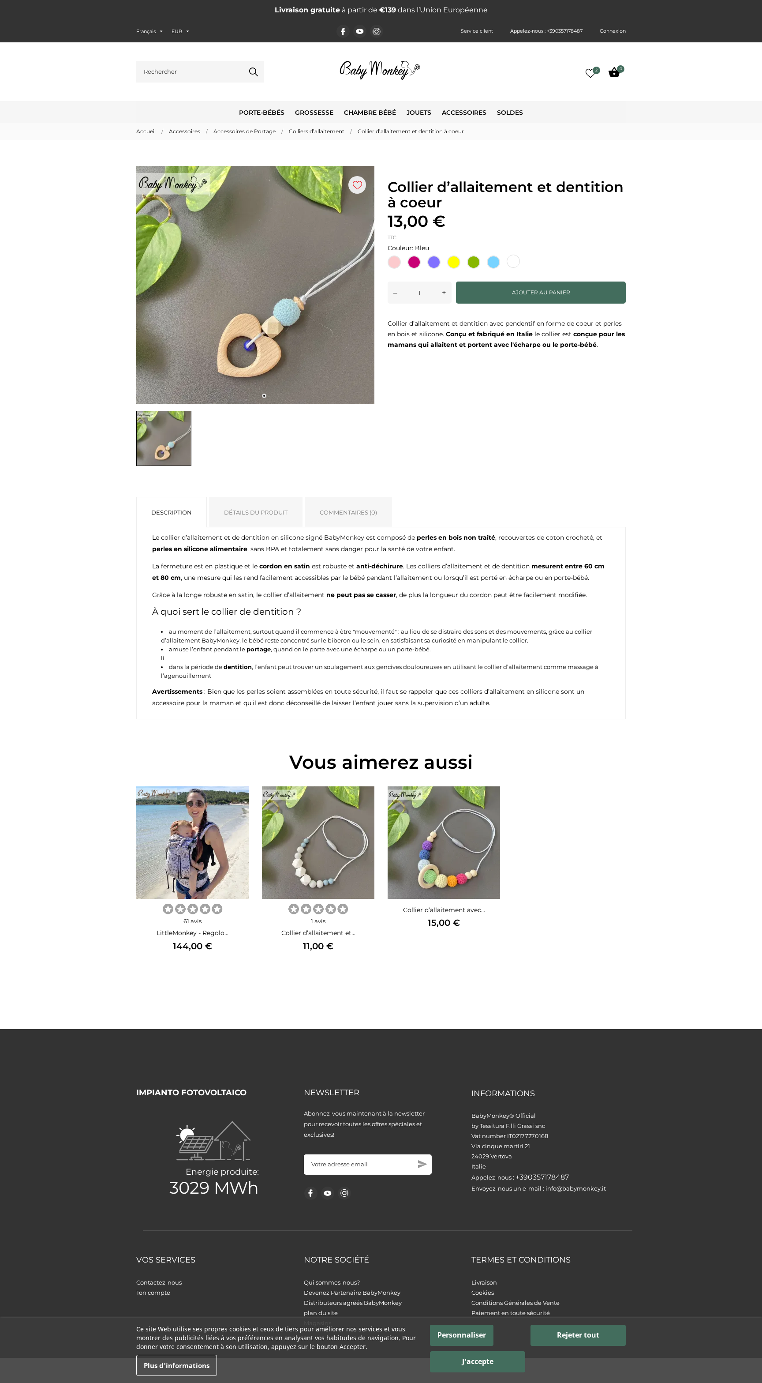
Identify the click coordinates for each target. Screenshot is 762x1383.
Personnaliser (461, 1335)
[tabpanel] (255, 285)
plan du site (321, 1312)
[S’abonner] (423, 1164)
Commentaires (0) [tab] (348, 512)
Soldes (510, 113)
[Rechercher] (253, 72)
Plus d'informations (176, 1365)
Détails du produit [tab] (256, 512)
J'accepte (477, 1361)
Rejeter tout (578, 1335)
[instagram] (377, 31)
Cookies (482, 1292)
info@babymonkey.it (575, 1188)
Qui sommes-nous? (332, 1282)
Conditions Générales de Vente (515, 1302)
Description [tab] (171, 512)
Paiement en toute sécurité (510, 1312)
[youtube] (360, 31)
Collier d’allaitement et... (318, 933)
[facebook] (343, 31)
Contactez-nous (159, 1282)
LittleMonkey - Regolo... (192, 933)
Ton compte (153, 1292)
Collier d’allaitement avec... (444, 910)
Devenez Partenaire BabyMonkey (352, 1292)
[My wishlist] (590, 73)
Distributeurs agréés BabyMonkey (353, 1302)
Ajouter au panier (541, 292)
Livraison (484, 1282)
